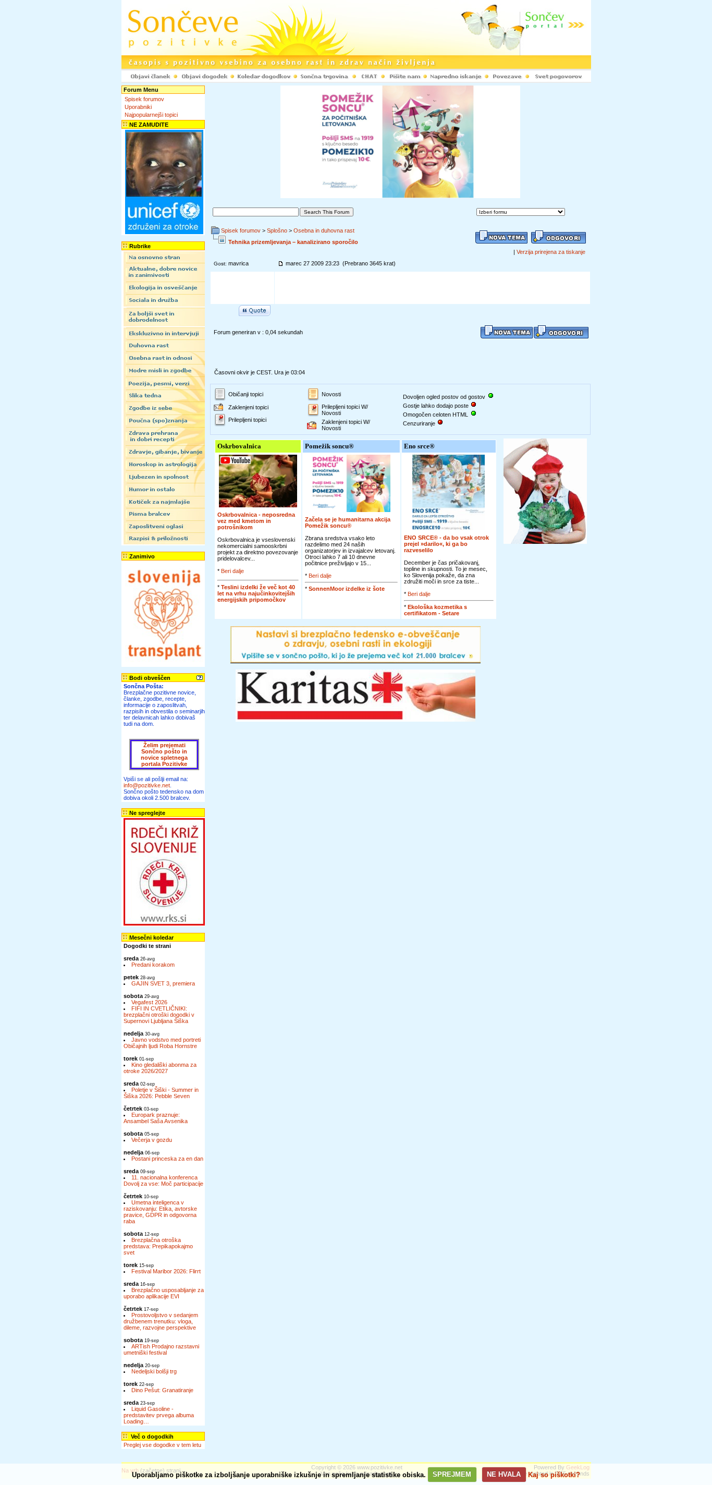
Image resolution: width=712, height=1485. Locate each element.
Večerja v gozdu (151, 1140)
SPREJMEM (452, 1474)
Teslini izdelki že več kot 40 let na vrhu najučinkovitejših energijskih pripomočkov (256, 593)
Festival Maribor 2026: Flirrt (166, 1271)
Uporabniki (138, 107)
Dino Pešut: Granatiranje (162, 1390)
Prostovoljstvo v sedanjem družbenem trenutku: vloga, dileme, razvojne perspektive (161, 1321)
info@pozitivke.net (147, 785)
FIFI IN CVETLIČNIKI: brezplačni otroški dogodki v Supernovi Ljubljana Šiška (159, 1014)
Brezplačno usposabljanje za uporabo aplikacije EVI (164, 1293)
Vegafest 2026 (149, 1002)
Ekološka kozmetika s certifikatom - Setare (435, 610)
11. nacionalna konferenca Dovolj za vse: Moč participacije (163, 1180)
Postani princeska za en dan (167, 1158)
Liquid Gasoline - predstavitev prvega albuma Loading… (159, 1415)
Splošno (277, 230)
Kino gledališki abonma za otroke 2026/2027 (160, 1068)
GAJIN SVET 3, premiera (163, 983)
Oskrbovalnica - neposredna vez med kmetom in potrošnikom (256, 521)
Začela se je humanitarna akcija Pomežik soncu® (347, 522)
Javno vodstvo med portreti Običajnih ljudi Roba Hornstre (162, 1043)
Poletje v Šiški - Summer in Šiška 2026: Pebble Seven (161, 1093)
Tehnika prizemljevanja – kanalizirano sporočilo (293, 242)
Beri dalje (232, 571)
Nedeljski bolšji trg (154, 1371)
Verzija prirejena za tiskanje (551, 252)
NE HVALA (504, 1474)
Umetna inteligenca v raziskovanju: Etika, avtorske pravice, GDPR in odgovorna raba (160, 1211)
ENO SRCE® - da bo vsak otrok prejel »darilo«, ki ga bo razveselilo (446, 543)
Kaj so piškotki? (554, 1474)
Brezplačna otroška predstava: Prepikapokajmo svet (158, 1246)
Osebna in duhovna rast (323, 230)
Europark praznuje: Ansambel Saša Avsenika (156, 1118)
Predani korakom (153, 964)
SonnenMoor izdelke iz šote (347, 589)
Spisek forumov (144, 99)
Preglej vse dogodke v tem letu (162, 1445)
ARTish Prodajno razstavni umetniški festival (161, 1349)
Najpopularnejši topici (151, 115)
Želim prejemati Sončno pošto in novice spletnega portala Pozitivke (164, 754)
